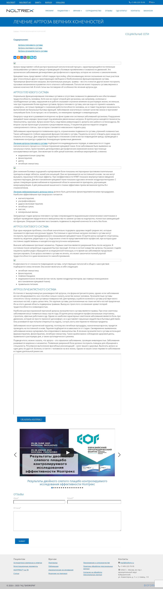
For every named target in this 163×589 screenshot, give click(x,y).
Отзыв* (17, 508)
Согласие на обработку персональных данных (92, 573)
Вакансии (148, 11)
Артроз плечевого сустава (30, 45)
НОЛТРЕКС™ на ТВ (21, 570)
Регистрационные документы (25, 566)
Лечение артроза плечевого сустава (30, 143)
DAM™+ (38, 2)
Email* (70, 498)
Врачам (77, 11)
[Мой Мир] (21, 57)
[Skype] (31, 57)
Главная (16, 31)
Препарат (49, 11)
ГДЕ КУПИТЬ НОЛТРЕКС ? (31, 419)
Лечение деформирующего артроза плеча (33, 191)
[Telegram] (35, 57)
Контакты (135, 11)
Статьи (16, 573)
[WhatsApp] (28, 57)
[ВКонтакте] (14, 57)
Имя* (16, 498)
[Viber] (25, 57)
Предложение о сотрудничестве (96, 563)
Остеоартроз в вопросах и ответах (27, 563)
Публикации (53, 566)
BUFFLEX (48, 2)
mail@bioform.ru (127, 563)
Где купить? (121, 11)
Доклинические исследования (60, 570)
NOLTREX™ (11, 2)
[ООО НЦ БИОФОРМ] (150, 585)
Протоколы (53, 563)
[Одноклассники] (18, 57)
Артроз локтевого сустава (30, 48)
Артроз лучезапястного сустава (32, 51)
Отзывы (108, 11)
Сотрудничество (93, 11)
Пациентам (62, 11)
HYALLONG (60, 2)
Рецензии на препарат (57, 573)
